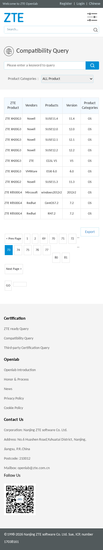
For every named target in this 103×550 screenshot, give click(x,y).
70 (53, 238)
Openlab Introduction (20, 370)
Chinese (94, 4)
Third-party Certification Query (26, 348)
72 (72, 238)
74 (18, 250)
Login (81, 4)
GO (8, 285)
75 (27, 250)
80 (56, 257)
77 (46, 250)
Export (90, 232)
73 (8, 250)
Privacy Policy (14, 399)
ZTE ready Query (16, 329)
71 (62, 238)
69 (43, 238)
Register (66, 4)
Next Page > (14, 269)
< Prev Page (13, 238)
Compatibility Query (18, 338)
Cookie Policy (13, 408)
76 (37, 250)
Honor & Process (16, 380)
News (8, 389)
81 (65, 257)
